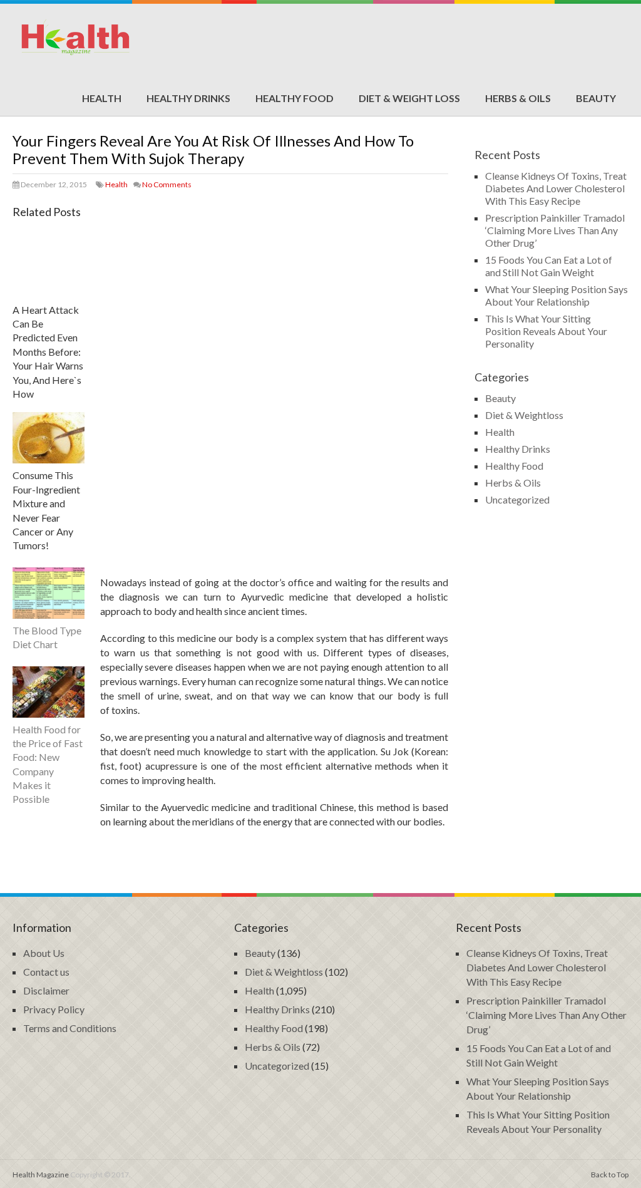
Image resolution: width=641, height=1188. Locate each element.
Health (101, 98)
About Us (43, 953)
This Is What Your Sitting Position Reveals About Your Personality (546, 330)
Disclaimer (46, 990)
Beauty (596, 98)
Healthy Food (294, 98)
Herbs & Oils (518, 98)
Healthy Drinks (188, 98)
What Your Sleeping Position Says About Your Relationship (556, 295)
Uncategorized (517, 499)
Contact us (46, 972)
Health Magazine (41, 1174)
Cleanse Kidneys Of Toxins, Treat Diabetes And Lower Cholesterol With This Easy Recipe (556, 188)
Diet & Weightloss (524, 415)
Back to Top (609, 1174)
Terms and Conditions (69, 1028)
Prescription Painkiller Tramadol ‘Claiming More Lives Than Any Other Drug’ (555, 230)
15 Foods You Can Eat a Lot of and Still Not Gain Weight (548, 266)
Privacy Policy (54, 1009)
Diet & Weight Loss (409, 98)
